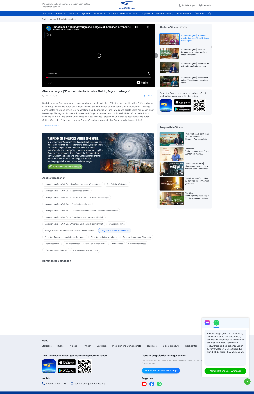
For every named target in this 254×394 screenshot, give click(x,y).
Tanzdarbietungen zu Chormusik (137, 237)
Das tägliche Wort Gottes (117, 184)
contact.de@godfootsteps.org (90, 383)
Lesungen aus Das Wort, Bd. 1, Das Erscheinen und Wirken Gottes (73, 184)
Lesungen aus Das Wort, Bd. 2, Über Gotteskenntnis (67, 191)
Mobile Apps (188, 5)
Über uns (199, 13)
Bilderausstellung (164, 13)
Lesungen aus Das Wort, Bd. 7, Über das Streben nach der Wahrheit (74, 224)
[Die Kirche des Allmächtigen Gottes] (127, 5)
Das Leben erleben (67, 19)
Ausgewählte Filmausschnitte (85, 250)
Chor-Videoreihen (52, 244)
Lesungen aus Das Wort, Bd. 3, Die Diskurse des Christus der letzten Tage (76, 197)
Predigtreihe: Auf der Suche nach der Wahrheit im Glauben (70, 230)
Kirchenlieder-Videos (137, 244)
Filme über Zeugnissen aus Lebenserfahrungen (65, 237)
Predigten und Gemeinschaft (123, 13)
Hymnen (85, 13)
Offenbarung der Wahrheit (56, 250)
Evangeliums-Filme (116, 224)
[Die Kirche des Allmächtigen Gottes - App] (166, 105)
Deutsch (206, 5)
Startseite (47, 13)
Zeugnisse (145, 13)
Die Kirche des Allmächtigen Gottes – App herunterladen (74, 355)
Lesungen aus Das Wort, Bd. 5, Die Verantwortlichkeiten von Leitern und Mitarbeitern (81, 210)
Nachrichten (183, 13)
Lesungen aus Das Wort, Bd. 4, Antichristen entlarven (67, 204)
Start (44, 19)
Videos (72, 13)
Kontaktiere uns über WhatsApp (161, 370)
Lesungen (98, 13)
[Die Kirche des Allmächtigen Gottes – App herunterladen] (49, 366)
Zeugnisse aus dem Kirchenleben (115, 230)
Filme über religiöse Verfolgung (104, 237)
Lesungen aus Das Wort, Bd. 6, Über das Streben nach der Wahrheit (74, 217)
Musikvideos (117, 244)
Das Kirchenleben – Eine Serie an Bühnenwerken (85, 244)
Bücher (59, 13)
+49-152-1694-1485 (56, 383)
